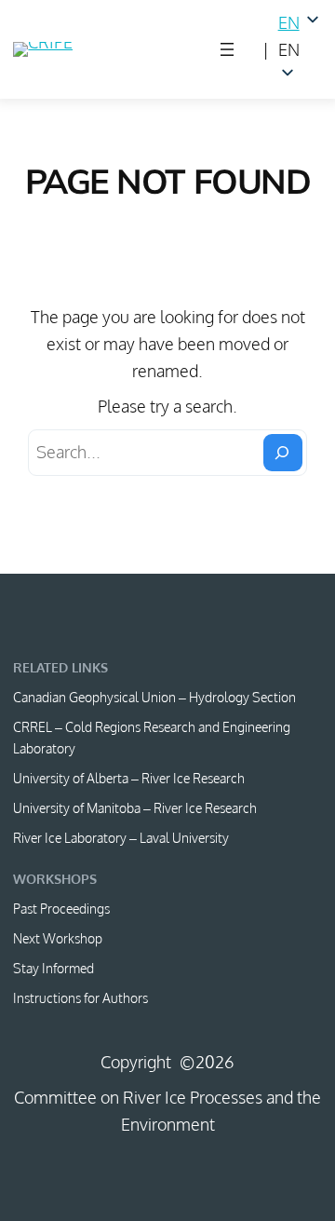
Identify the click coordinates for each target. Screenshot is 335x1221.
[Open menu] (227, 49)
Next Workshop (57, 938)
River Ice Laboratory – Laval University (121, 838)
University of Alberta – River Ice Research (129, 778)
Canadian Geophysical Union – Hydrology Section (154, 697)
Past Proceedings (61, 908)
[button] (300, 49)
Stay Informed (53, 968)
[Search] (282, 452)
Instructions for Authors (80, 998)
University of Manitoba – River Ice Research (135, 808)
